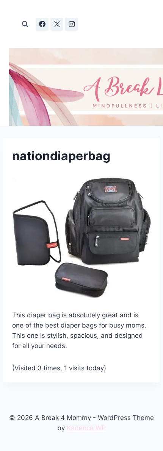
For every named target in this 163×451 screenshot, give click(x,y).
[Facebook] (42, 24)
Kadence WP (86, 428)
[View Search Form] (25, 24)
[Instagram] (71, 24)
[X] (56, 24)
